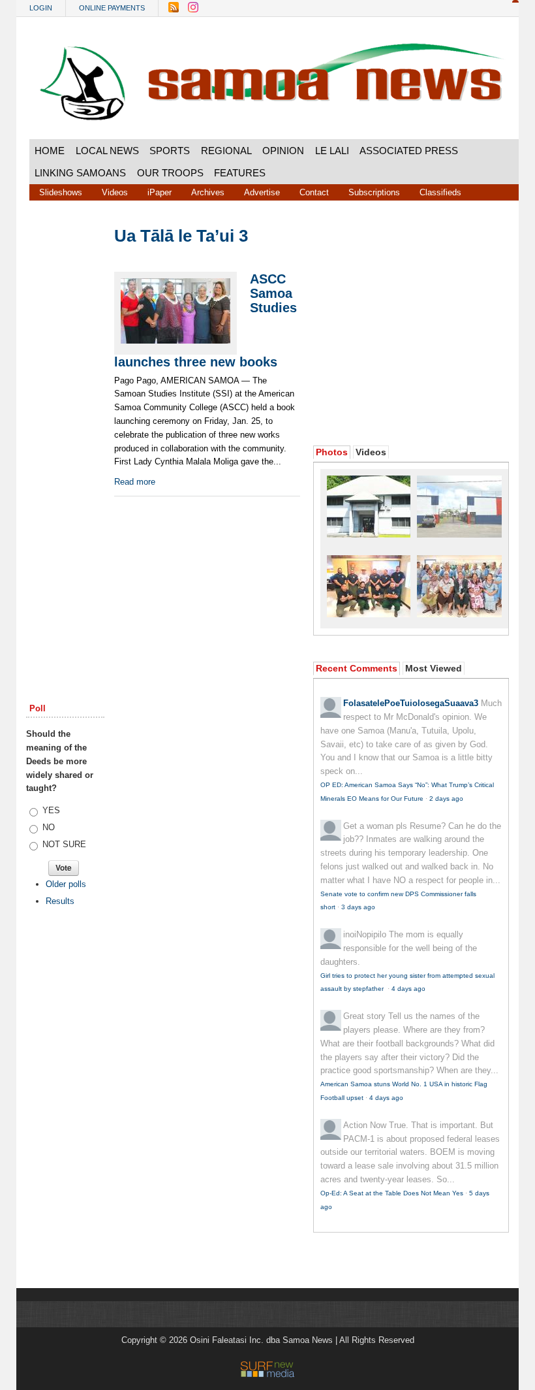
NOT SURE (64, 844)
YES (51, 810)
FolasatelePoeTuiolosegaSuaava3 (410, 703)
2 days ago (446, 798)
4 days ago (408, 988)
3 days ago (358, 907)
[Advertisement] (65, 426)
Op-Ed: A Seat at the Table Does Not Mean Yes (391, 1193)
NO (48, 827)
